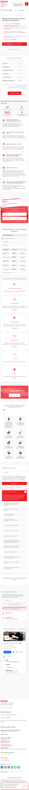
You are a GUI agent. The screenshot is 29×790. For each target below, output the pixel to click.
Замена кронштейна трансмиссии (9, 80)
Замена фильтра (5, 73)
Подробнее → (23, 253)
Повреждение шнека (7, 257)
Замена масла (5, 63)
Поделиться (2, 767)
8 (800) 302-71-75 (5, 739)
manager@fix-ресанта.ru (6, 745)
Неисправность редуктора (6, 265)
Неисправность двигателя (6, 253)
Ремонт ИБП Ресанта (6, 717)
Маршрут (8, 652)
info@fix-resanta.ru (5, 742)
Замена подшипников (6, 77)
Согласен (25, 786)
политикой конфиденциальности (20, 220)
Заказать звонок (14, 395)
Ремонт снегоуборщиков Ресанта (9, 714)
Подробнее (14, 309)
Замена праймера (6, 66)
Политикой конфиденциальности (14, 604)
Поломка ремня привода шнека (6, 261)
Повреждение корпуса (7, 269)
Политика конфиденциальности (14, 777)
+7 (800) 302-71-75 (18, 4)
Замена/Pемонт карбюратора (8, 70)
